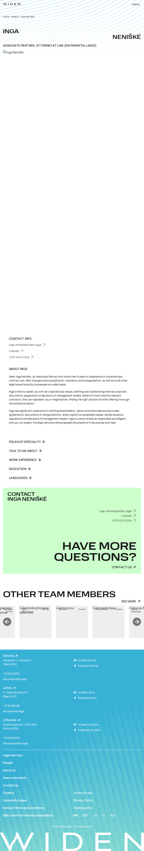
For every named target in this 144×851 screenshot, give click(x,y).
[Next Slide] (137, 622)
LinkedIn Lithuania (87, 724)
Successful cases (15, 800)
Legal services (12, 755)
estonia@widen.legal (15, 679)
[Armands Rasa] (79, 622)
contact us (122, 567)
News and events (15, 778)
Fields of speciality (25, 442)
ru (112, 815)
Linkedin (14, 351)
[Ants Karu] (42, 622)
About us (9, 770)
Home (6, 16)
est (85, 815)
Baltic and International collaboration (28, 815)
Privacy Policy (83, 800)
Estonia (8, 656)
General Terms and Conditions (24, 808)
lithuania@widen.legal (15, 743)
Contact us (10, 785)
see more (128, 601)
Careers (8, 793)
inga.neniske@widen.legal (25, 344)
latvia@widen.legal (13, 711)
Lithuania (10, 720)
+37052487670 (11, 738)
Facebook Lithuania (88, 730)
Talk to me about (23, 451)
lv (95, 815)
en (76, 815)
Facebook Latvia (86, 698)
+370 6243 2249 (19, 357)
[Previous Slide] (7, 622)
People (15, 16)
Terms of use (83, 793)
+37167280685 (11, 705)
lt (104, 815)
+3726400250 (11, 673)
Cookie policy (83, 808)
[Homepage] (11, 4)
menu (136, 4)
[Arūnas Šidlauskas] (115, 622)
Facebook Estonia (87, 665)
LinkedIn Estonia (86, 660)
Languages (18, 478)
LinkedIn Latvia (85, 692)
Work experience (23, 460)
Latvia (7, 688)
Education (18, 469)
